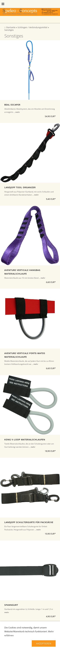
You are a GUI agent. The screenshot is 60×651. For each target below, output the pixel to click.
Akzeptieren (43, 643)
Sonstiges (9, 30)
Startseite (10, 27)
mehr (17, 112)
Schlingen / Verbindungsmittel (32, 27)
